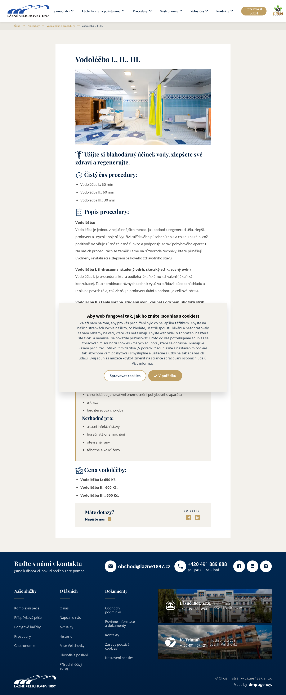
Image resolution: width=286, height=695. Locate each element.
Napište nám (96, 519)
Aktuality (66, 627)
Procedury (33, 25)
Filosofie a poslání (74, 655)
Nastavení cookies (119, 657)
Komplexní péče (26, 608)
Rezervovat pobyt (253, 11)
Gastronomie (24, 645)
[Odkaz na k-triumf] (278, 11)
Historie (66, 636)
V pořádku (167, 375)
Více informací (143, 363)
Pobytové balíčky (27, 627)
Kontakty (112, 635)
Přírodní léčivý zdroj (71, 666)
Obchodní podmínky (113, 610)
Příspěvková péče (28, 617)
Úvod (17, 25)
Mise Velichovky (72, 645)
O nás (64, 608)
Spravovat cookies (125, 375)
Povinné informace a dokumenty (120, 623)
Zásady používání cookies (118, 646)
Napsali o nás (70, 617)
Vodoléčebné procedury (61, 25)
